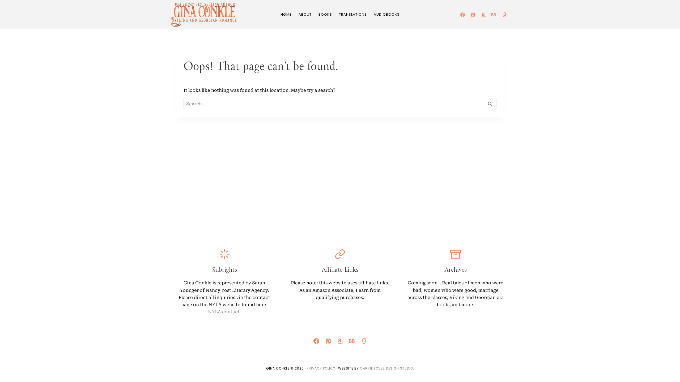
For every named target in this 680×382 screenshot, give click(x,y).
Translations (353, 14)
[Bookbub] (493, 14)
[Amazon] (483, 14)
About (305, 14)
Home (286, 14)
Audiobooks (387, 14)
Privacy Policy (321, 368)
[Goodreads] (504, 14)
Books (325, 14)
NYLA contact (224, 311)
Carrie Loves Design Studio (386, 368)
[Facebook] (462, 14)
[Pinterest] (473, 14)
